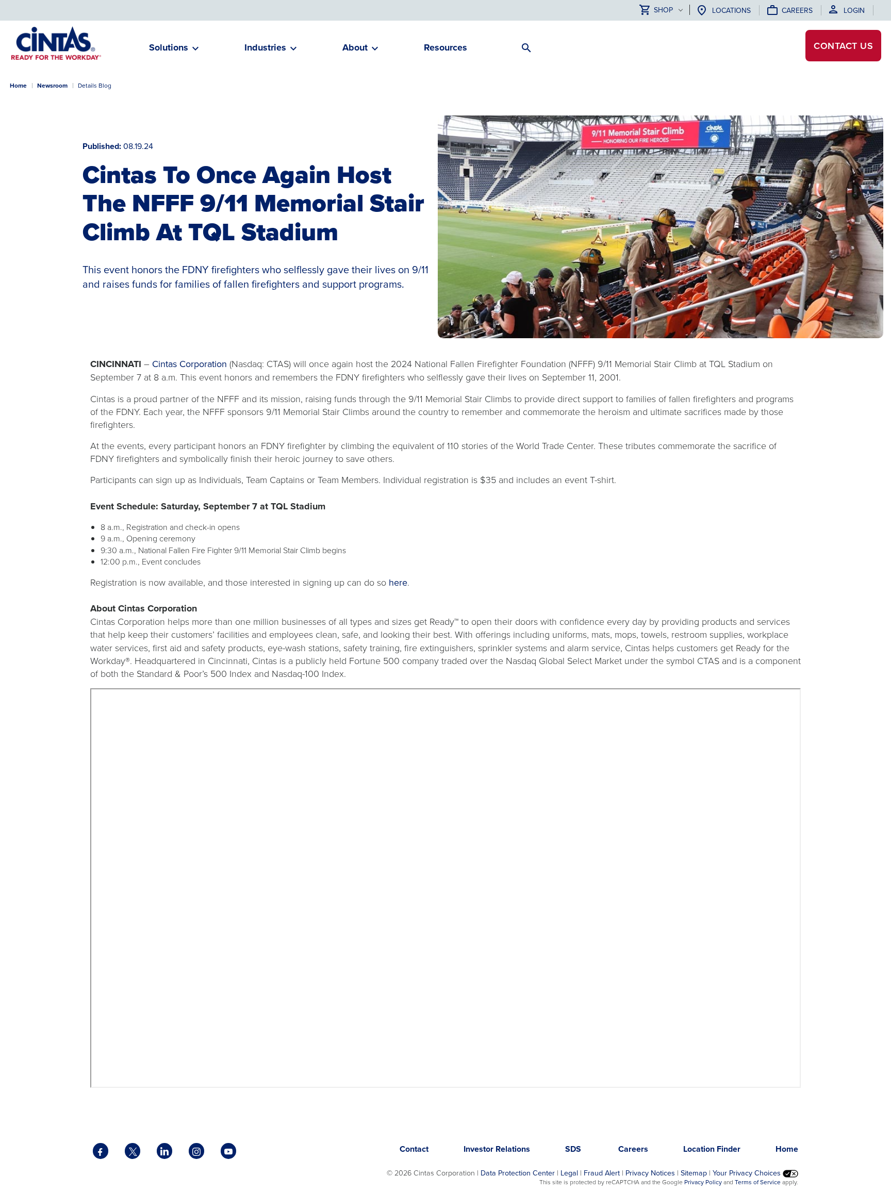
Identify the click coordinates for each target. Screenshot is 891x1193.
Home (18, 85)
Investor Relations (497, 1149)
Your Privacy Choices (748, 1172)
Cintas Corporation (189, 363)
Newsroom (52, 85)
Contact (843, 45)
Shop (663, 10)
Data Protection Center (518, 1172)
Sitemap (694, 1172)
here (398, 582)
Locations (731, 10)
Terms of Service (758, 1182)
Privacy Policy (703, 1182)
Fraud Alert (602, 1172)
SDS (574, 1149)
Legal (569, 1172)
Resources (445, 47)
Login (854, 10)
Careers (797, 10)
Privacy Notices (650, 1172)
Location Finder (711, 1149)
